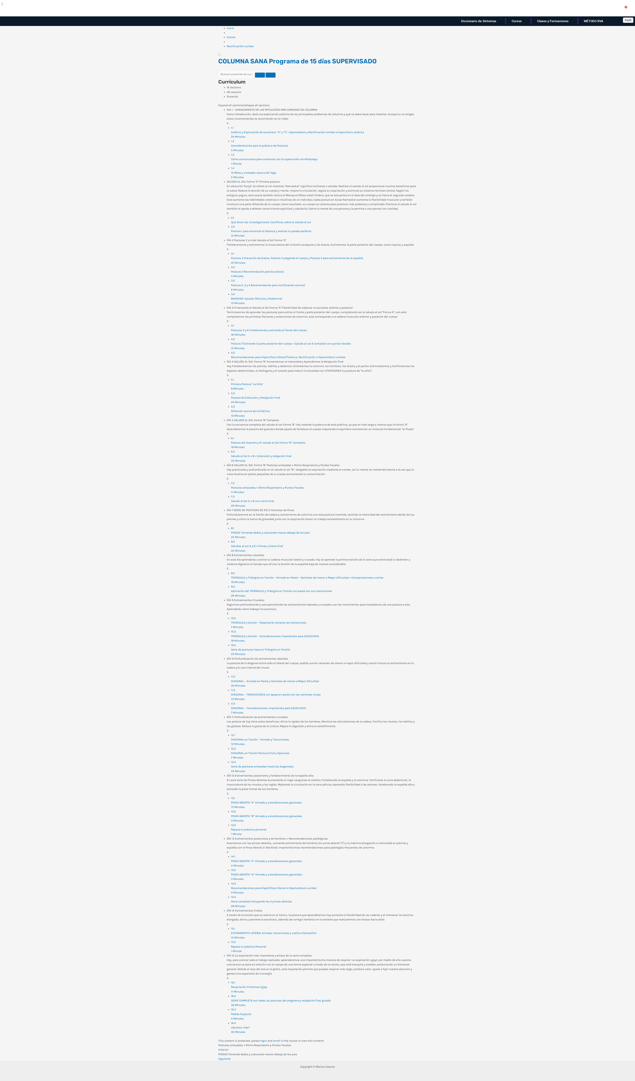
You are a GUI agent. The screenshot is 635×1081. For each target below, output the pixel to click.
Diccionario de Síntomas (478, 21)
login (263, 1040)
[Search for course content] (260, 75)
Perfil (628, 20)
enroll (276, 1040)
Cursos (517, 21)
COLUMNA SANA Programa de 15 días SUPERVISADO (297, 61)
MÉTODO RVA (593, 21)
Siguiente (224, 1058)
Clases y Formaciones (553, 21)
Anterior (223, 1049)
